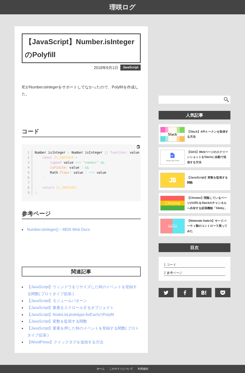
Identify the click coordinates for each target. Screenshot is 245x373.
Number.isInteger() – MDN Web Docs (58, 229)
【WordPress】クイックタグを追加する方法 (65, 342)
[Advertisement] (81, 112)
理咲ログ (122, 7)
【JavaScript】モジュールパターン (57, 301)
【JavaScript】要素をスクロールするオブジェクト (70, 308)
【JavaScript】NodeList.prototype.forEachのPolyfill (70, 315)
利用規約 (143, 368)
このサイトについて (121, 368)
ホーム (101, 368)
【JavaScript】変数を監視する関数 (57, 321)
